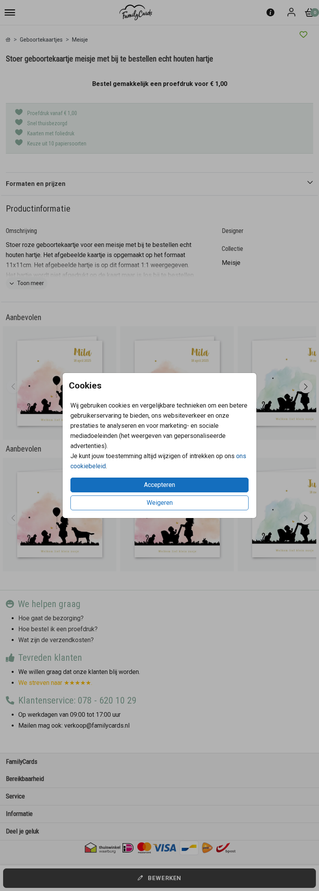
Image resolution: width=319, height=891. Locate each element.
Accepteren (159, 484)
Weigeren (160, 502)
